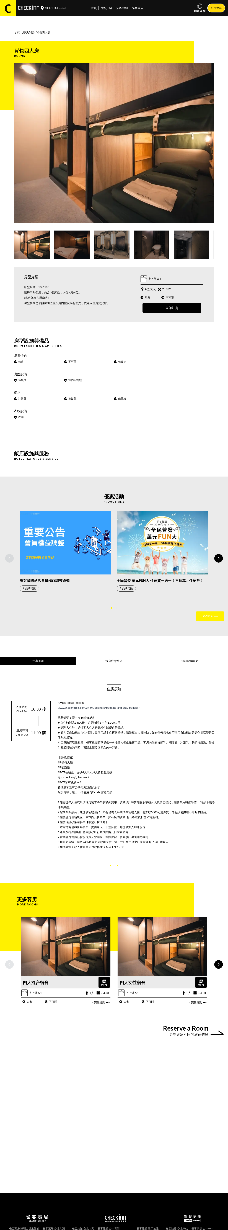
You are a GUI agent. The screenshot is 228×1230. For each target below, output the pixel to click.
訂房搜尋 (216, 7)
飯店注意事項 (114, 660)
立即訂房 (171, 308)
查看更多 (208, 615)
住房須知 (38, 660)
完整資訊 (99, 1002)
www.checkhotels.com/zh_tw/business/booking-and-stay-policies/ (99, 707)
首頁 (94, 8)
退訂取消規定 (190, 660)
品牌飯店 (137, 8)
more (104, 984)
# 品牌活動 (29, 588)
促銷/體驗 (122, 8)
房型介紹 (106, 8)
